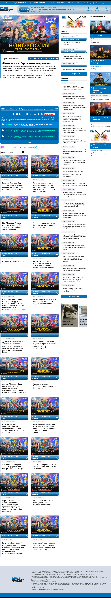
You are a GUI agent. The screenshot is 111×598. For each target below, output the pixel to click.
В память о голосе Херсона (13, 261)
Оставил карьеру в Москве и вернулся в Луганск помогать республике (44, 503)
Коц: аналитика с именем (97, 123)
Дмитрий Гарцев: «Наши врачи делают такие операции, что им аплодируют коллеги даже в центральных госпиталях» (13, 388)
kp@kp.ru (54, 581)
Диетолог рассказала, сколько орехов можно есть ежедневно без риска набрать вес (74, 130)
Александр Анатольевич (98, 154)
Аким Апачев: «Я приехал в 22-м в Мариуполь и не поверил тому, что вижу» (13, 467)
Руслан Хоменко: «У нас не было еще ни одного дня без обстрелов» (44, 225)
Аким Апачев (105, 99)
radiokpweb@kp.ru (36, 574)
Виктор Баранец (96, 99)
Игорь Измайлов (105, 126)
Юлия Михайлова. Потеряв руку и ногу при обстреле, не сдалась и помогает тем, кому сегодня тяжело (44, 546)
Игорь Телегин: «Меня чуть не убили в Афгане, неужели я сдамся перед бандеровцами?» (44, 345)
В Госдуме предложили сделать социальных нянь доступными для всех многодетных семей (74, 204)
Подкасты (89, 10)
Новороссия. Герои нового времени (26, 63)
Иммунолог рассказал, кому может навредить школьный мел (74, 269)
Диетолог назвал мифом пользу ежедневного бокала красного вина (74, 97)
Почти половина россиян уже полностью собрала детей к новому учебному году (74, 194)
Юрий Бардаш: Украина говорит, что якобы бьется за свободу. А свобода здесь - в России (13, 226)
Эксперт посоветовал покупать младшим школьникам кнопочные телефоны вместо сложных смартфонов (74, 173)
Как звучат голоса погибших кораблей (72, 43)
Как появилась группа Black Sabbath (74, 69)
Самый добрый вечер (96, 66)
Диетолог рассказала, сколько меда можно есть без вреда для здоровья (75, 184)
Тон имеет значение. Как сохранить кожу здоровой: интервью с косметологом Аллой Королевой (74, 56)
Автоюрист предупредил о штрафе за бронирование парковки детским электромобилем (74, 226)
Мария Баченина (96, 70)
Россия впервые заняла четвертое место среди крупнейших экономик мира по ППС (74, 215)
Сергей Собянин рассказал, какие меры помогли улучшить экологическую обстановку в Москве (73, 258)
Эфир (106, 10)
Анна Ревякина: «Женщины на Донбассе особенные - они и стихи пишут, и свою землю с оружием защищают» (44, 428)
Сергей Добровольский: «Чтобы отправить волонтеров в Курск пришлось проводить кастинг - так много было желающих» (12, 506)
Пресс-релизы (61, 2)
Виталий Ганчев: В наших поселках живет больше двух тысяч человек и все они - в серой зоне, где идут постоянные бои (44, 187)
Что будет (97, 35)
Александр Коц (95, 126)
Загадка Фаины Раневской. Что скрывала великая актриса (53, 9)
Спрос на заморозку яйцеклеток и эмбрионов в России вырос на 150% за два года (74, 162)
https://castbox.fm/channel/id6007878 (34, 147)
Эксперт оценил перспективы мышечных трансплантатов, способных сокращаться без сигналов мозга (72, 118)
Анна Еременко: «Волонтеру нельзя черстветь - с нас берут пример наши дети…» (44, 301)
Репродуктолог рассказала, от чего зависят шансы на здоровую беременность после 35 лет (74, 279)
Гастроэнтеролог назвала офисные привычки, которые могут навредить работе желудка (75, 107)
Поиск (103, 3)
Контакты (51, 2)
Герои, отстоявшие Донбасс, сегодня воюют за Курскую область (44, 386)
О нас (77, 2)
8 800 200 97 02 (21, 3)
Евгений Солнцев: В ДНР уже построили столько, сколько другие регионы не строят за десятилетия (13, 186)
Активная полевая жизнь (71, 39)
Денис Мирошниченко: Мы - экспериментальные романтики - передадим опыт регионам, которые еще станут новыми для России (13, 347)
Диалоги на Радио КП (69, 51)
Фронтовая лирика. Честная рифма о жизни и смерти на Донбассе (44, 467)
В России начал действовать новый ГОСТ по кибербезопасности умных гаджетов (74, 151)
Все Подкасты (74, 74)
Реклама (70, 2)
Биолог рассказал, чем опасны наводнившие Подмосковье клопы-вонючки (74, 289)
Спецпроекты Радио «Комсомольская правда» (46, 7)
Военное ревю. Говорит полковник (99, 90)
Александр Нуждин (96, 156)
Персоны (97, 10)
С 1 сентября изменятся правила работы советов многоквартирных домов (74, 247)
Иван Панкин (95, 42)
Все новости (74, 296)
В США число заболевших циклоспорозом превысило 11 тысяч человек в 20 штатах (75, 141)
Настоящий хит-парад (74, 21)
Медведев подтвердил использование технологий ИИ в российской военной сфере (73, 87)
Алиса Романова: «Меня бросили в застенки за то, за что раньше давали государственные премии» (44, 264)
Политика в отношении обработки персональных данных (47, 589)
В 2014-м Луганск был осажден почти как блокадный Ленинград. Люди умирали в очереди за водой (13, 428)
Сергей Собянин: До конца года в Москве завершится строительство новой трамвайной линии (74, 236)
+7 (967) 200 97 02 (39, 3)
